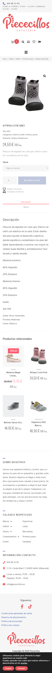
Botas (13, 419)
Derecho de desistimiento (13, 617)
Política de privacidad (11, 621)
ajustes (24, 663)
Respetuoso (23, 138)
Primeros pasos (27, 59)
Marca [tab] (26, 207)
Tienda (11, 59)
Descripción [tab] (26, 202)
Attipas (14, 138)
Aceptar (8, 668)
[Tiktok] (30, 606)
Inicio (5, 59)
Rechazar (21, 668)
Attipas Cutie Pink (38, 372)
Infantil (18, 59)
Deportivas (39, 419)
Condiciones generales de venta (16, 613)
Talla (5, 162)
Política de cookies (10, 625)
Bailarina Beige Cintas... (13, 374)
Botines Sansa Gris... (13, 422)
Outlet (21, 134)
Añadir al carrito (33, 180)
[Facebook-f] (22, 606)
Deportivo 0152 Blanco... (38, 424)
